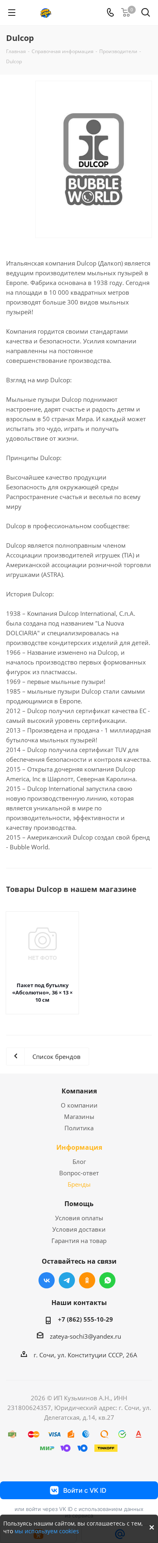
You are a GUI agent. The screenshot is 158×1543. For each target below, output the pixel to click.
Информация (79, 1147)
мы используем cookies (47, 1531)
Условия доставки (79, 1229)
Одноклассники (87, 1280)
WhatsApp (107, 1280)
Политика (79, 1128)
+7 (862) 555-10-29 (85, 1319)
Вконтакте (46, 1280)
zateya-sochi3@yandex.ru (85, 1336)
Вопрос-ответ (79, 1173)
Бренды (79, 1184)
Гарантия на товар (79, 1241)
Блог (79, 1161)
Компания (79, 1091)
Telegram (67, 1280)
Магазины (79, 1116)
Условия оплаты (79, 1218)
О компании (79, 1105)
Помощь (79, 1203)
